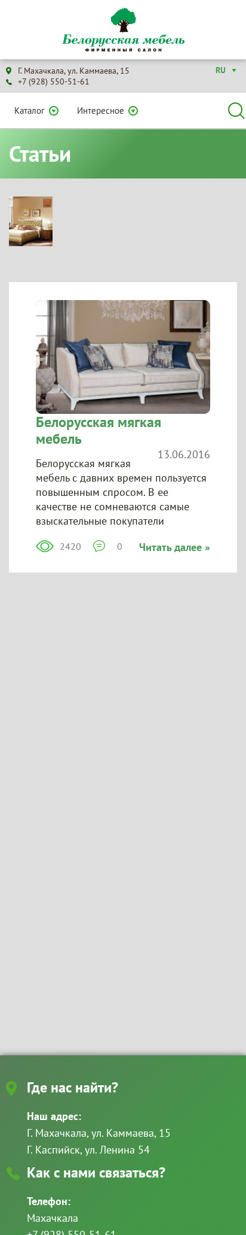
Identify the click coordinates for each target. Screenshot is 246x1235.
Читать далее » (174, 547)
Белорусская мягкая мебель (98, 430)
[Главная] (123, 29)
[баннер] (31, 220)
